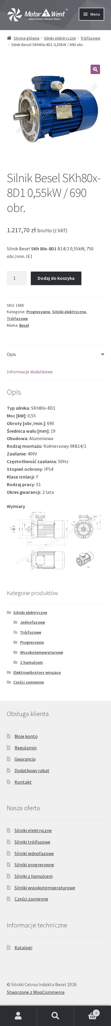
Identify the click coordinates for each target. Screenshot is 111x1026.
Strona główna (26, 38)
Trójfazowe (90, 38)
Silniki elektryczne (60, 38)
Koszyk (85, 1011)
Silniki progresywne (34, 864)
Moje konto (26, 736)
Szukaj (55, 1016)
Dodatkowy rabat (32, 770)
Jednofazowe (32, 622)
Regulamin (26, 748)
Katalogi (23, 947)
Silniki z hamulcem (34, 876)
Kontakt (23, 782)
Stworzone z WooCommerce (36, 992)
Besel (24, 325)
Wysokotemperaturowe (41, 652)
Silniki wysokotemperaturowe (45, 888)
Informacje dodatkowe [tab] (30, 372)
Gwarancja (25, 759)
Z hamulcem (31, 662)
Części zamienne (28, 682)
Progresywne (38, 311)
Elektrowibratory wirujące (37, 672)
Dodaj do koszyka (56, 278)
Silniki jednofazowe (34, 853)
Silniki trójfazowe (32, 842)
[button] (95, 69)
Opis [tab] (11, 354)
